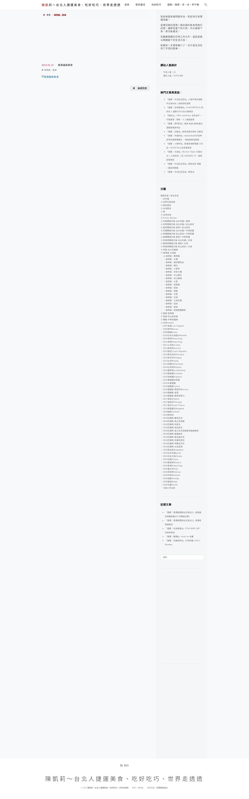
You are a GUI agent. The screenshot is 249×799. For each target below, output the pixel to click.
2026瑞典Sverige (171, 478)
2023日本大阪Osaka (172, 456)
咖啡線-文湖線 (169, 253)
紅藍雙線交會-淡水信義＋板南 (176, 221)
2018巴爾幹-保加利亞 (173, 427)
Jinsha (140, 788)
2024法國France (170, 459)
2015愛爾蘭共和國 (171, 380)
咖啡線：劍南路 (173, 285)
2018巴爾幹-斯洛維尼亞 (174, 437)
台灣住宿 (167, 215)
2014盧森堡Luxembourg (174, 370)
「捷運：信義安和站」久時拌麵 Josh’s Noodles (182, 542)
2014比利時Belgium (172, 367)
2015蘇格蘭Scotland (172, 373)
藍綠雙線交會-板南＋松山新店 (176, 227)
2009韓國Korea (170, 332)
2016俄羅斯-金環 (171, 393)
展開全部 (165, 196)
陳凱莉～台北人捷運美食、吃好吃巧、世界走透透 (108, 788)
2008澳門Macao (170, 329)
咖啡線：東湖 (50, 70)
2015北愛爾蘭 (169, 383)
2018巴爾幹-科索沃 (172, 424)
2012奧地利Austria (172, 348)
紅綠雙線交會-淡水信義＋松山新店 (178, 224)
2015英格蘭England (172, 377)
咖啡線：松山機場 (174, 278)
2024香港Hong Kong (172, 466)
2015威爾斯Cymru (171, 386)
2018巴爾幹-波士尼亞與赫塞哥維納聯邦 (181, 431)
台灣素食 (167, 208)
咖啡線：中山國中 (174, 275)
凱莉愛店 (167, 205)
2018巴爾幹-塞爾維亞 (173, 434)
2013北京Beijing (170, 361)
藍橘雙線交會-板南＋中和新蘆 (176, 237)
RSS (126, 765)
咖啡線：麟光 (172, 265)
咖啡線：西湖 (172, 288)
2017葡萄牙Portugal (172, 402)
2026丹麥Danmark (171, 475)
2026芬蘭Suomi (170, 485)
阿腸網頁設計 (162, 788)
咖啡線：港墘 (172, 291)
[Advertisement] (96, 41)
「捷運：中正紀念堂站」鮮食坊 (180, 172)
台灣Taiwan (168, 323)
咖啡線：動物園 (173, 256)
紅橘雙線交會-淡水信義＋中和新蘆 (178, 230)
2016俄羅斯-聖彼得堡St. (174, 396)
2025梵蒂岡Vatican (172, 472)
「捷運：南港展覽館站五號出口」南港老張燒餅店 (183, 522)
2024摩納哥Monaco (172, 462)
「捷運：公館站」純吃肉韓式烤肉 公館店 (184, 132)
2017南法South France (174, 405)
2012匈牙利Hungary (172, 358)
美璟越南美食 (65, 65)
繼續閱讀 (142, 88)
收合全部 (175, 196)
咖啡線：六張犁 (173, 269)
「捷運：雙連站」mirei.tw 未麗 (179, 536)
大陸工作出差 (169, 488)
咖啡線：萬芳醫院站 (175, 262)
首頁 (49, 15)
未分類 (166, 199)
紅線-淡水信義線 (170, 250)
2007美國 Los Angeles (173, 326)
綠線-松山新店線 (170, 316)
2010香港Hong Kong (172, 338)
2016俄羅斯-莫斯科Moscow (175, 389)
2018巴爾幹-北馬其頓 (173, 447)
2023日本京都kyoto (172, 453)
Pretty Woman (170, 218)
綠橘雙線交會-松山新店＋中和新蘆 (178, 234)
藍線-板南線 (168, 313)
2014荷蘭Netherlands (173, 364)
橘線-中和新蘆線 (170, 319)
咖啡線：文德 (172, 294)
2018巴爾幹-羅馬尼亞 (173, 418)
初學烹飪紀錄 (169, 202)
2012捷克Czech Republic (175, 351)
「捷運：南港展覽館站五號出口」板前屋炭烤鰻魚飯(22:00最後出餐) (183, 514)
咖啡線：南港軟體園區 (176, 310)
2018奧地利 (168, 415)
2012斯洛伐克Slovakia (173, 354)
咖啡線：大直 (172, 281)
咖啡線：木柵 (172, 259)
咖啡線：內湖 (172, 297)
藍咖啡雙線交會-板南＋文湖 (175, 243)
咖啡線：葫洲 (172, 304)
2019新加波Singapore (173, 450)
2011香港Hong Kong (172, 342)
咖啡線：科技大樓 (174, 272)
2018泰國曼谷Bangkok (173, 408)
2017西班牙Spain (171, 399)
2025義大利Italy (170, 469)
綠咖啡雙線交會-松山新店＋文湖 (177, 246)
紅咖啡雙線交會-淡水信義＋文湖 (177, 240)
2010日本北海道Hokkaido (175, 335)
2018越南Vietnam (171, 412)
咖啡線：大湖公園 (174, 300)
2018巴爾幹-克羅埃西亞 (174, 440)
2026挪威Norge (170, 482)
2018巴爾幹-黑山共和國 (174, 421)
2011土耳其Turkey (171, 345)
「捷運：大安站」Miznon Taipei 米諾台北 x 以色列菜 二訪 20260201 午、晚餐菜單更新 (184, 156)
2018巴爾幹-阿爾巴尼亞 (174, 443)
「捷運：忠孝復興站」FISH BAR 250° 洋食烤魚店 (182, 530)
